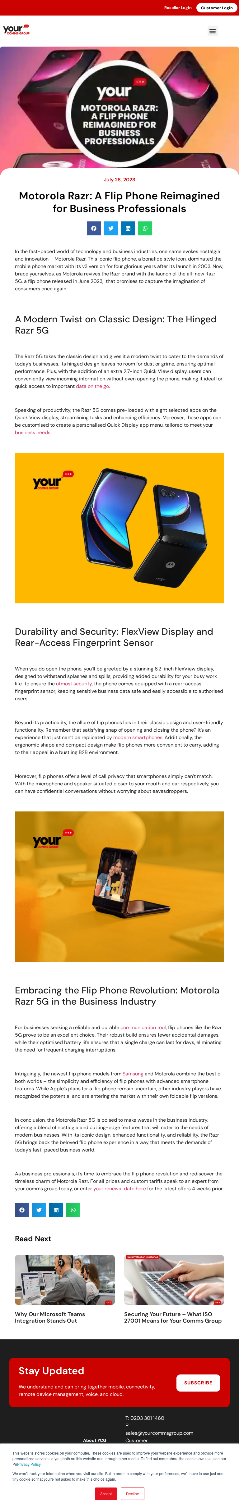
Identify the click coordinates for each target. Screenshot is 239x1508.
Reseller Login (178, 7)
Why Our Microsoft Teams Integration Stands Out (50, 1317)
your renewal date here (119, 1188)
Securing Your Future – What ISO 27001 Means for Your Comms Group (173, 1317)
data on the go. (92, 386)
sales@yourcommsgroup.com (159, 1433)
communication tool (143, 1027)
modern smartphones (137, 737)
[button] (213, 31)
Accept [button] (106, 1493)
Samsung (133, 1073)
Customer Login (217, 8)
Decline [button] (132, 1493)
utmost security (73, 683)
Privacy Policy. (29, 1464)
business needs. (33, 432)
